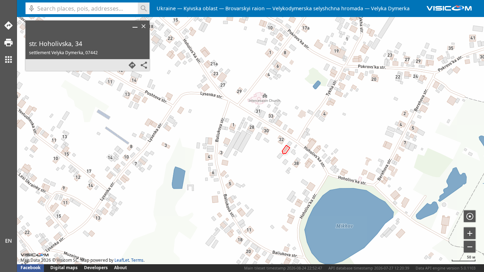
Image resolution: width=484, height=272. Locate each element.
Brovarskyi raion (245, 8)
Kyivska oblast (201, 8)
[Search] (144, 8)
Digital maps (64, 268)
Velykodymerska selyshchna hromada (317, 8)
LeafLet (121, 260)
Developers (96, 268)
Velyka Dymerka (390, 8)
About (120, 268)
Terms (137, 260)
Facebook (30, 268)
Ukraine (166, 8)
